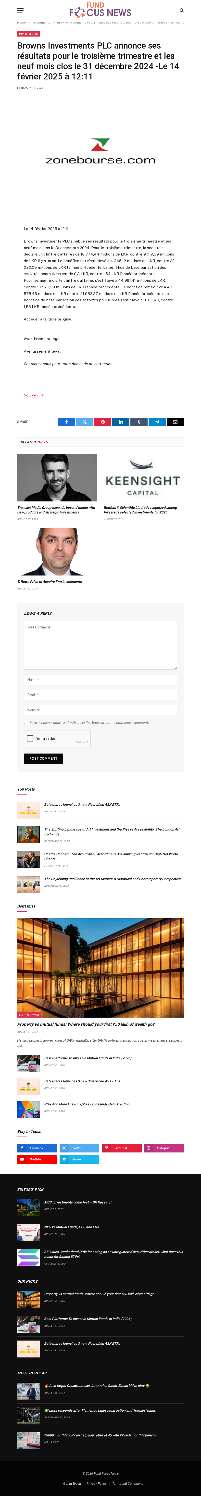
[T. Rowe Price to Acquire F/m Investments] (57, 551)
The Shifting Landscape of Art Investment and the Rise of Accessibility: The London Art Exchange (111, 831)
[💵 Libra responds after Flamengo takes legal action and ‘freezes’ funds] (28, 1415)
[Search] (181, 10)
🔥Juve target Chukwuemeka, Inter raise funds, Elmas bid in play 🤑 (96, 1386)
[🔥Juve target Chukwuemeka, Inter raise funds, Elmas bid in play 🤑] (28, 1391)
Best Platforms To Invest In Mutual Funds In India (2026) (87, 1058)
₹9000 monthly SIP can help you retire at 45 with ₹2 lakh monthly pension (100, 1435)
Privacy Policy (97, 1483)
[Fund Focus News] (100, 10)
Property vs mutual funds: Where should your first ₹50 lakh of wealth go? (85, 1024)
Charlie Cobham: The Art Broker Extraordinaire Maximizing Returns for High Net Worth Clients (111, 856)
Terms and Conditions (127, 1483)
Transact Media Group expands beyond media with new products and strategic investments (56, 510)
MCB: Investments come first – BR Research (78, 1202)
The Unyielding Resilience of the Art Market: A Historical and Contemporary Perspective (112, 879)
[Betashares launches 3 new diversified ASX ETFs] (28, 810)
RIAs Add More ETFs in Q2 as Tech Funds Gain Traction (86, 1104)
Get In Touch (72, 1483)
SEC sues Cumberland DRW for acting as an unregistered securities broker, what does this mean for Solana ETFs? (113, 1254)
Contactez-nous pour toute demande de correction (68, 363)
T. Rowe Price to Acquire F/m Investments (49, 582)
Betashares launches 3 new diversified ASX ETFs (82, 804)
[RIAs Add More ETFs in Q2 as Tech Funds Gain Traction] (28, 1109)
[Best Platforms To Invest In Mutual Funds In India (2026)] (28, 1063)
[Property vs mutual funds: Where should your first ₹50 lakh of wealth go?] (100, 968)
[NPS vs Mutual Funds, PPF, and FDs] (28, 1232)
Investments (28, 33)
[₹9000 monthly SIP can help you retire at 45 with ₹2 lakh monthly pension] (28, 1440)
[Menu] (20, 10)
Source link (34, 395)
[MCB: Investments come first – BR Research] (28, 1207)
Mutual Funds (29, 1014)
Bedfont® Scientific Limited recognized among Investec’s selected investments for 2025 (140, 510)
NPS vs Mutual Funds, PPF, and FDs (71, 1227)
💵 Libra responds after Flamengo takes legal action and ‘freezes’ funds (100, 1410)
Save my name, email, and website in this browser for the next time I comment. (89, 723)
